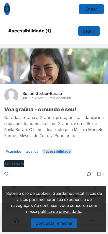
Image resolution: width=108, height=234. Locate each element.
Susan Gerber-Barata (42, 93)
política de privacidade (59, 211)
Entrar (91, 9)
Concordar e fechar (54, 223)
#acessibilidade (57, 151)
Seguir (89, 31)
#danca (32, 151)
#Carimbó (13, 151)
